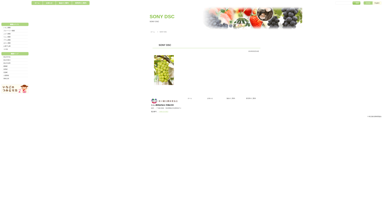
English (377, 3)
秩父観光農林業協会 (15, 11)
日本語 (368, 3)
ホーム (153, 32)
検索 (357, 3)
